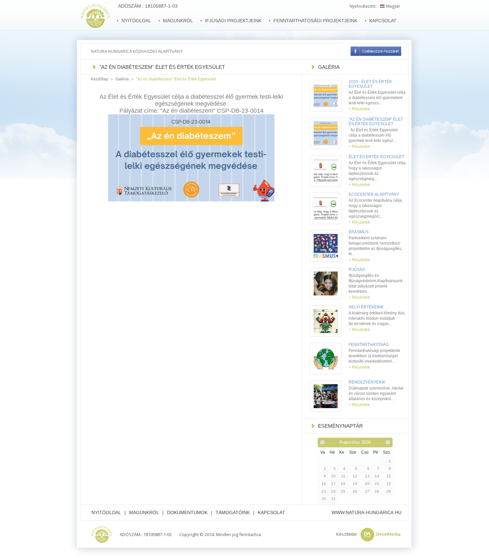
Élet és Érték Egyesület (376, 157)
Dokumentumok (187, 512)
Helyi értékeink (366, 307)
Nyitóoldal (106, 512)
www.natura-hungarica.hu (367, 512)
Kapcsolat (271, 512)
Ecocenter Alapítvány (374, 194)
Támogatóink (233, 512)
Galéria (122, 79)
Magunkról (144, 512)
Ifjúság (357, 269)
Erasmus (359, 232)
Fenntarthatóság (369, 344)
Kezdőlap (99, 79)
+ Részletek (359, 109)
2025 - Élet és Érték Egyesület (370, 84)
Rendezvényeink (367, 382)
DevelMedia (388, 534)
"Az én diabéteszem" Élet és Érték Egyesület (376, 121)
